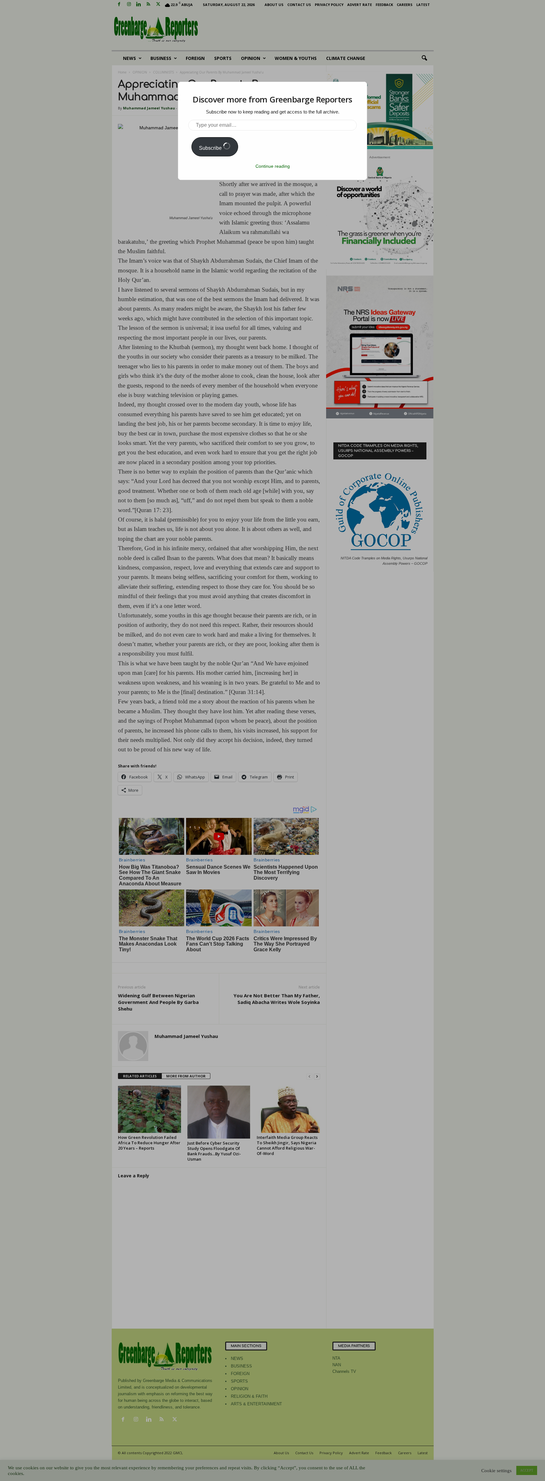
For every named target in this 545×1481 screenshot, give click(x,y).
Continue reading (272, 166)
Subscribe (211, 148)
